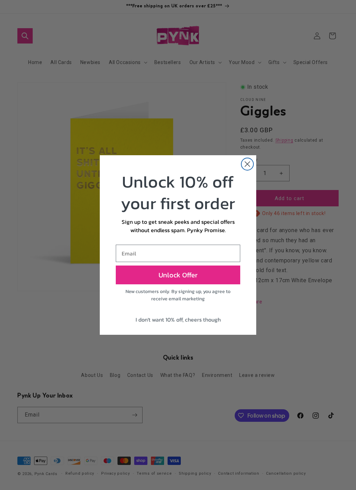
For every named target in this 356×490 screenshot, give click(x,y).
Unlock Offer (178, 275)
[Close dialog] (247, 164)
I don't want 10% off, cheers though (178, 319)
